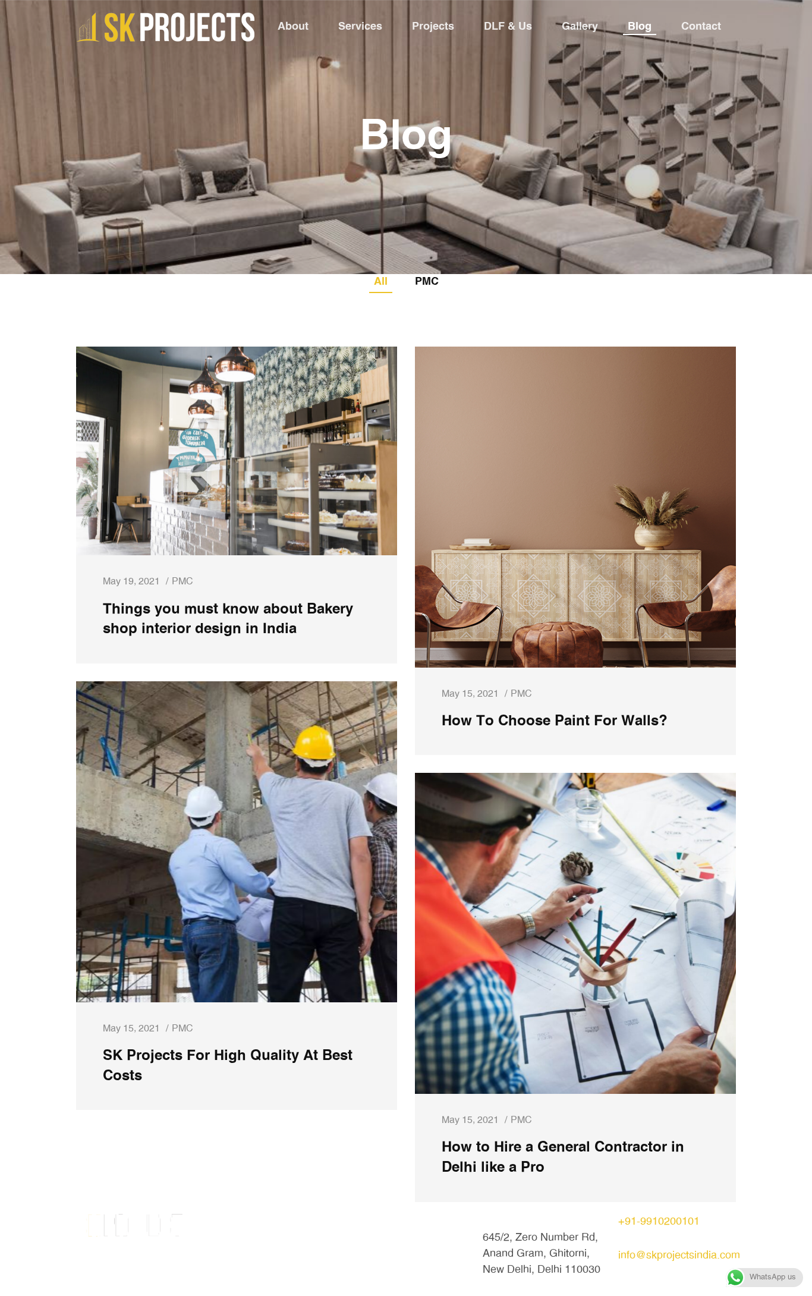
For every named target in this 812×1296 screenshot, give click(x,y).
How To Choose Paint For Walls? (555, 721)
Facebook (370, 1253)
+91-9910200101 (659, 1221)
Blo (219, 1253)
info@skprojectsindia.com (679, 1255)
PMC (427, 281)
